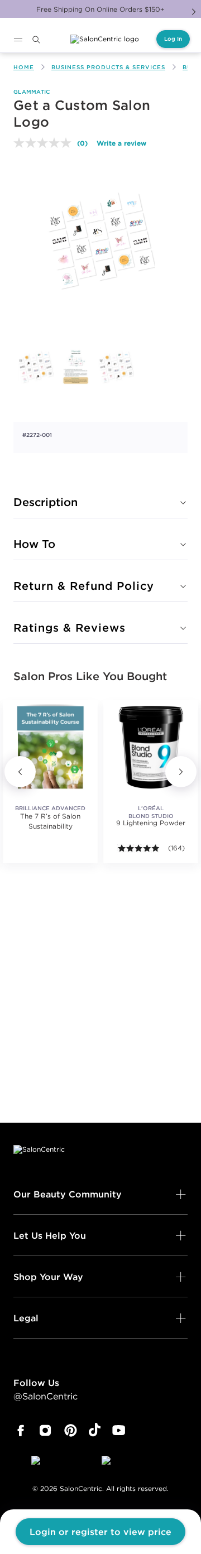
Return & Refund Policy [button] (83, 586)
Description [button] (45, 502)
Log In (173, 38)
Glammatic (31, 91)
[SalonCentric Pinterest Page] (71, 1430)
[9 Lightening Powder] (151, 747)
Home (23, 67)
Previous (20, 771)
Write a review (121, 142)
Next (193, 11)
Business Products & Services (108, 67)
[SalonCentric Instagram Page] (45, 1430)
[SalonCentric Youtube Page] (119, 1430)
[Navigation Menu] (17, 39)
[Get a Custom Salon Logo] (36, 367)
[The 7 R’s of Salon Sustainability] (50, 747)
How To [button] (34, 544)
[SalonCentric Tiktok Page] (94, 1430)
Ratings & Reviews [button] (69, 627)
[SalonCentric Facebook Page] (20, 1430)
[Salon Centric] (104, 39)
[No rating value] (45, 143)
